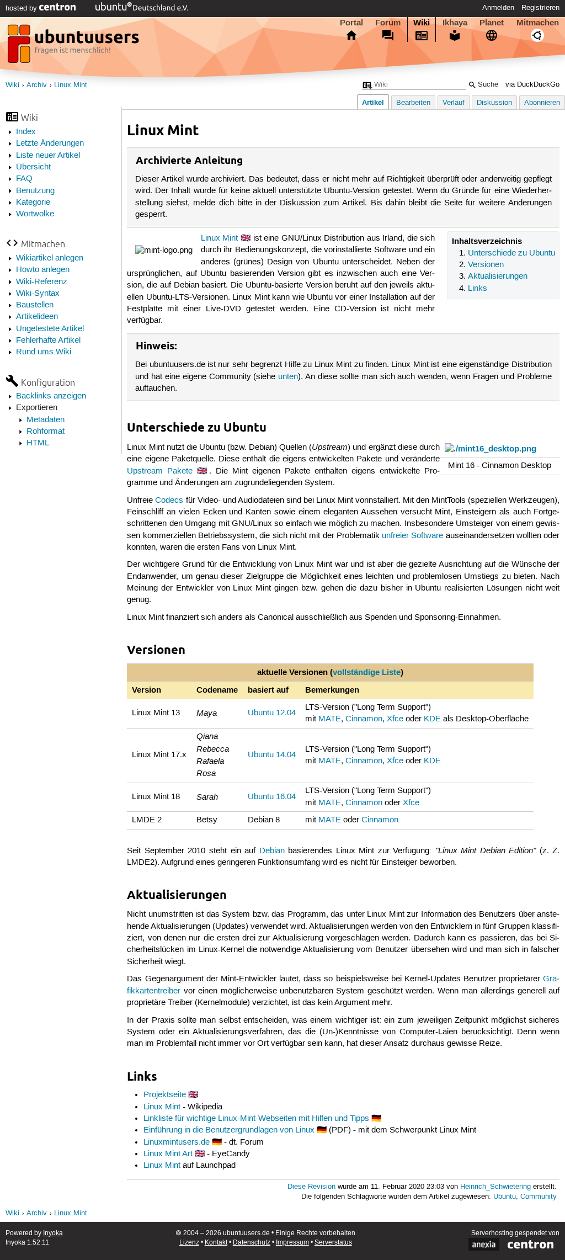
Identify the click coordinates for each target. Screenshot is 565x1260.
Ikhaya (455, 22)
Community (538, 1197)
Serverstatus (333, 1242)
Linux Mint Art (168, 1154)
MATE (329, 719)
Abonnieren (542, 103)
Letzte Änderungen (50, 143)
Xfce (395, 719)
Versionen (486, 265)
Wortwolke (35, 214)
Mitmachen (537, 22)
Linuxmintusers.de (176, 1142)
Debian (272, 851)
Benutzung (35, 191)
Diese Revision (311, 1187)
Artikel (373, 102)
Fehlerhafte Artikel (48, 340)
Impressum (292, 1242)
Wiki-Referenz (41, 282)
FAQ (24, 179)
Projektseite (164, 1095)
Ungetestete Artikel (50, 329)
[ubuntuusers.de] (74, 47)
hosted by (22, 8)
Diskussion (494, 103)
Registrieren (540, 7)
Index (26, 132)
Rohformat (45, 432)
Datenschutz (251, 1242)
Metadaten (45, 420)
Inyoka (53, 1233)
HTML (37, 443)
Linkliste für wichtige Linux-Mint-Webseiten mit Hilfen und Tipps (256, 1119)
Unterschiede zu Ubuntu (511, 253)
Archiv (36, 85)
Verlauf (454, 103)
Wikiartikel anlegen (49, 258)
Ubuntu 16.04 (272, 797)
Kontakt (216, 1242)
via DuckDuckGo (532, 85)
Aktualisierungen (497, 276)
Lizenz (189, 1242)
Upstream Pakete (160, 471)
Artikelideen (37, 317)
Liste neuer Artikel (48, 156)
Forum (388, 22)
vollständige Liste (367, 672)
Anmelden (498, 7)
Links (477, 289)
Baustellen (35, 305)
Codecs (169, 501)
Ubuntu (504, 1197)
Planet (491, 22)
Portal (351, 22)
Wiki (421, 22)
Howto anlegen (43, 270)
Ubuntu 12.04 (272, 713)
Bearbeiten (413, 103)
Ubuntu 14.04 (272, 755)
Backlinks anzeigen (51, 396)
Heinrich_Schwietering (495, 1187)
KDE (432, 719)
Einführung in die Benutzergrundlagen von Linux (229, 1130)
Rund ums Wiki (43, 352)
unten (288, 377)
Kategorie (33, 203)
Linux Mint (70, 85)
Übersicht (33, 167)
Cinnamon (363, 719)
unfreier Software (412, 536)
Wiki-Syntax (38, 294)
